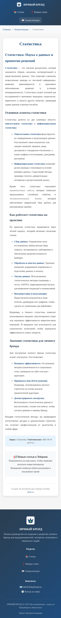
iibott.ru (30, 492)
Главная (6, 29)
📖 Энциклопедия (30, 20)
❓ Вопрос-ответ (39, 11)
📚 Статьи (19, 11)
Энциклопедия (21, 29)
